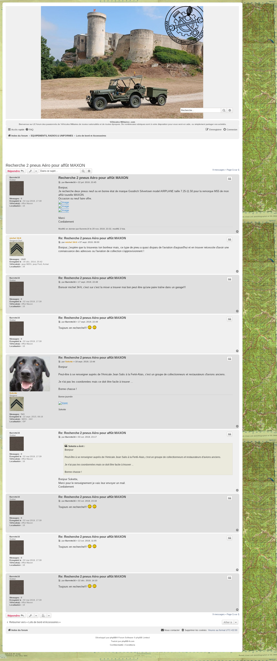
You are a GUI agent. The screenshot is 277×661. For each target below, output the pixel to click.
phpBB (113, 637)
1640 (23, 259)
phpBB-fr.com (128, 641)
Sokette (13, 393)
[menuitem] (29, 129)
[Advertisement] (122, 150)
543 (23, 414)
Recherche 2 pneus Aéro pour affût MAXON (45, 165)
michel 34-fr (15, 238)
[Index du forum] (122, 62)
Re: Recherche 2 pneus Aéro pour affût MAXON (92, 238)
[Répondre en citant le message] (229, 178)
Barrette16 (15, 177)
